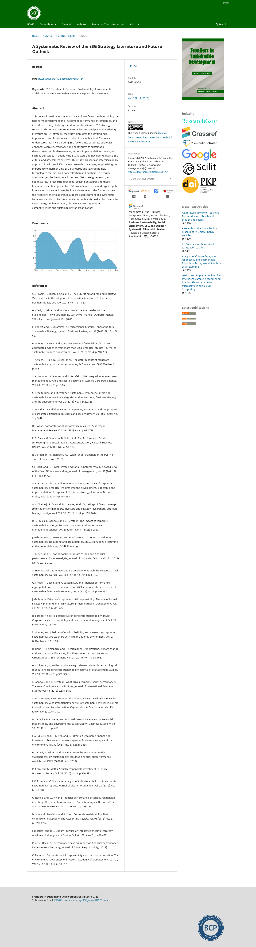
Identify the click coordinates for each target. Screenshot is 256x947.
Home (35, 35)
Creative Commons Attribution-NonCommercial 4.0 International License (150, 137)
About (133, 24)
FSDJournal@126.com (95, 900)
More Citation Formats (142, 178)
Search (222, 24)
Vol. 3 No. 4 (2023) (65, 35)
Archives (81, 24)
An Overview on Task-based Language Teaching (198, 245)
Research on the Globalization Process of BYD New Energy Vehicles (199, 232)
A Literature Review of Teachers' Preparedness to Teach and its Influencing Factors (201, 216)
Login (226, 2)
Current (66, 24)
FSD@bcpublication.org (68, 900)
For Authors (47, 24)
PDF (135, 65)
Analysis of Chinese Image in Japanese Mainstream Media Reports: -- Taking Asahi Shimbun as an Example (201, 261)
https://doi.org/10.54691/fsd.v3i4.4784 (60, 78)
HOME (30, 24)
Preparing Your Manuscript (108, 24)
